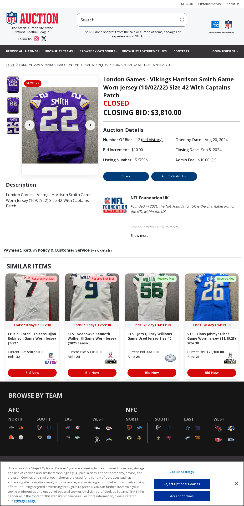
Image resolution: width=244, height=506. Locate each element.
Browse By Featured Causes (144, 51)
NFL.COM (187, 4)
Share (126, 176)
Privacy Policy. (25, 501)
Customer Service (210, 4)
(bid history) (152, 139)
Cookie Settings (182, 472)
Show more (139, 235)
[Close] (236, 483)
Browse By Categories (97, 51)
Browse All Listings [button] (22, 51)
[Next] (90, 125)
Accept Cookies (181, 496)
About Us (233, 4)
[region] (122, 483)
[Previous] (30, 125)
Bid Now (32, 372)
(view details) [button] (101, 250)
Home (10, 65)
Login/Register (223, 51)
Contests (181, 51)
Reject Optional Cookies (181, 484)
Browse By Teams (59, 51)
